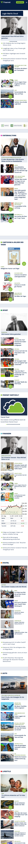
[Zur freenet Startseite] (5, 1)
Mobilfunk (20, 2)
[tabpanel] (14, 29)
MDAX (3, 523)
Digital (5, 563)
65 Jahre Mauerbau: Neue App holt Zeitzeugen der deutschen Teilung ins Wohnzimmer (13, 659)
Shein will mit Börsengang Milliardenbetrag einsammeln (11, 538)
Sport (5, 310)
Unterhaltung (9, 135)
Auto (4, 673)
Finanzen (6, 433)
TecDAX (4, 526)
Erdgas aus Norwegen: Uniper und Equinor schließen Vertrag (13, 533)
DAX (3, 521)
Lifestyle (6, 771)
